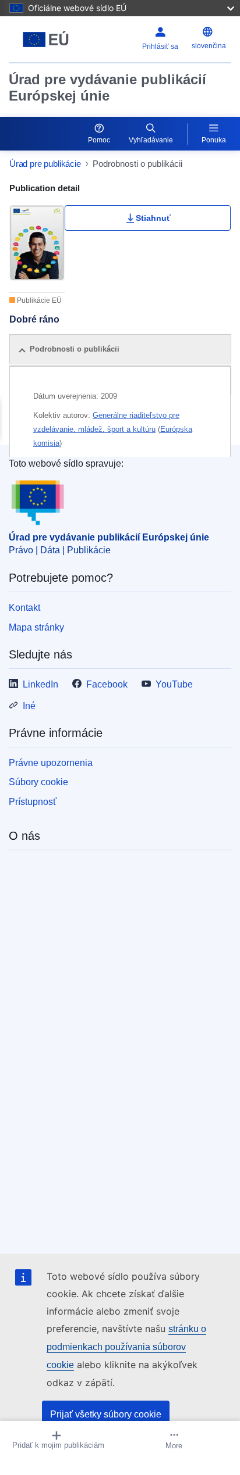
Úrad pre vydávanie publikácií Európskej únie (107, 87)
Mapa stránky (36, 627)
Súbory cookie (38, 782)
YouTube (174, 684)
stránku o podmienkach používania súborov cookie (126, 1347)
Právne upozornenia (51, 763)
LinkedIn (40, 684)
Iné (29, 706)
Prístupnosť (33, 802)
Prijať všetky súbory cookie (105, 1414)
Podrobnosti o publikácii (74, 349)
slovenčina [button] (209, 46)
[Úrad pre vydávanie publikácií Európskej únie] (48, 39)
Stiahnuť (153, 218)
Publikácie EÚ (38, 300)
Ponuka (214, 140)
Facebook (107, 684)
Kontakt (24, 608)
